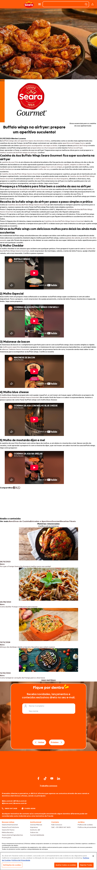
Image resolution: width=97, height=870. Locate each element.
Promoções (6, 838)
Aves (11, 521)
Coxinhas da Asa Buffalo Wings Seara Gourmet (27, 205)
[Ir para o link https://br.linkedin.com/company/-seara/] (58, 778)
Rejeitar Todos (86, 865)
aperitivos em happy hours (73, 143)
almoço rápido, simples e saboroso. (71, 164)
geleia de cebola (73, 238)
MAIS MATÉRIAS (48, 680)
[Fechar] (93, 856)
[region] (48, 861)
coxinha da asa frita (10, 162)
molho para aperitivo (11, 347)
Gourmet (56, 521)
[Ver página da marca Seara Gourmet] (32, 100)
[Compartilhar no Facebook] (14, 487)
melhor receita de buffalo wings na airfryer (18, 152)
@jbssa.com (7, 803)
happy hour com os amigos (51, 167)
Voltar (41, 742)
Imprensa (34, 827)
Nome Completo (36, 706)
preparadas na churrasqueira (43, 148)
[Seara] (29, 4)
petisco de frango (80, 145)
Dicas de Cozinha (21, 521)
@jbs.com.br (7, 801)
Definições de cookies (12, 865)
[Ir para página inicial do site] (48, 771)
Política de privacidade (87, 827)
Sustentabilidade (37, 835)
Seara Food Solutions (10, 827)
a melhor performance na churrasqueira (51, 179)
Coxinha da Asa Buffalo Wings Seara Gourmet (21, 174)
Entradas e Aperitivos (41, 521)
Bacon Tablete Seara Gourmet (16, 349)
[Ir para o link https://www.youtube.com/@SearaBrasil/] (51, 778)
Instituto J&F (35, 830)
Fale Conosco (56, 825)
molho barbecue (7, 169)
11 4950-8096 (29, 808)
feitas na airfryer (75, 148)
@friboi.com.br (20, 801)
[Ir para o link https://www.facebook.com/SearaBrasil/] (38, 778)
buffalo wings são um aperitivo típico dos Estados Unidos (26, 141)
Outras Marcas (36, 825)
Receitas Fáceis (68, 521)
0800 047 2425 (11, 808)
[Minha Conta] (92, 4)
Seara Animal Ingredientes (12, 835)
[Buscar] (86, 4)
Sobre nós (34, 832)
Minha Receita (7, 832)
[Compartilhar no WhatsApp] (19, 487)
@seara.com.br (20, 803)
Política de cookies (85, 825)
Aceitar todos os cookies (66, 865)
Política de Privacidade (20, 860)
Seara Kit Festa (8, 830)
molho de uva (44, 169)
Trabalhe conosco (48, 785)
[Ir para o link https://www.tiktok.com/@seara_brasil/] (45, 778)
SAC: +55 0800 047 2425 (61, 827)
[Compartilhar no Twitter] (16, 487)
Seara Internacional (10, 825)
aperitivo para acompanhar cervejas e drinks (38, 145)
